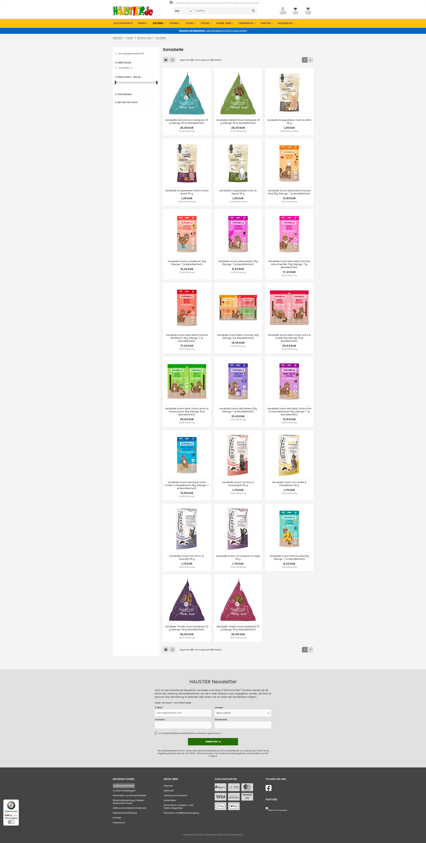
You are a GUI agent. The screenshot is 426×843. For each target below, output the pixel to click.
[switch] (11, 822)
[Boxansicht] (166, 60)
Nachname (221, 719)
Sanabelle (126, 67)
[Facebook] (268, 788)
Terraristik (246, 23)
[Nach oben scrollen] (310, 649)
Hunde (142, 23)
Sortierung (125, 94)
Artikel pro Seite (128, 102)
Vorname (160, 719)
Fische (205, 23)
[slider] (115, 82)
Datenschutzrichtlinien (183, 733)
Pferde (174, 23)
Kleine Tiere (223, 23)
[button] (183, 11)
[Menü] (17, 802)
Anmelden (213, 741)
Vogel (190, 23)
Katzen (158, 23)
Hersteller (124, 62)
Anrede (219, 707)
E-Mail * (159, 707)
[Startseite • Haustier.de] (133, 11)
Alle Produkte (123, 23)
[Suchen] (253, 11)
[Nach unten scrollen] (310, 60)
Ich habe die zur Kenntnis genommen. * (190, 733)
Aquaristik (285, 23)
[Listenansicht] (172, 60)
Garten (266, 23)
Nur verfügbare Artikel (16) (131, 53)
